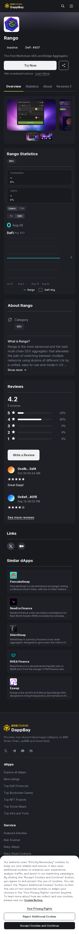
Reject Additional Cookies (39, 916)
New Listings (12, 779)
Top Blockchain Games (18, 792)
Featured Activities (15, 833)
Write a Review (24, 455)
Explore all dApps (15, 772)
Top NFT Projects (15, 799)
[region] (39, 895)
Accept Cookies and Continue (39, 925)
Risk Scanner (12, 840)
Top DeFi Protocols (16, 786)
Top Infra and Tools (16, 813)
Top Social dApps (15, 806)
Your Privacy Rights (39, 908)
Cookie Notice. (33, 900)
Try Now (30, 65)
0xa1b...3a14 (27, 469)
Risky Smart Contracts (17, 853)
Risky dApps (12, 846)
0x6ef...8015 (27, 497)
